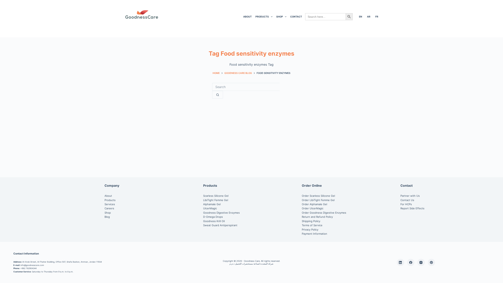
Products (262, 16)
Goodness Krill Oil (214, 221)
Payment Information (314, 233)
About (247, 16)
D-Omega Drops (213, 216)
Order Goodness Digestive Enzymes (324, 212)
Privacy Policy (310, 229)
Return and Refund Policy (317, 216)
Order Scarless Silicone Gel (318, 195)
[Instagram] (421, 262)
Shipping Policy (311, 221)
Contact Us (407, 200)
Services (110, 204)
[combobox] (246, 87)
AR (368, 16)
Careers (109, 208)
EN (360, 16)
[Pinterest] (431, 262)
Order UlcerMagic (312, 208)
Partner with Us (410, 195)
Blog (107, 216)
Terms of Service (312, 225)
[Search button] (217, 95)
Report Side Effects (412, 208)
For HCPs (406, 204)
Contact (296, 16)
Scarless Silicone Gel (216, 195)
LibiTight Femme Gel (215, 200)
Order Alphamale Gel (314, 204)
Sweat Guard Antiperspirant (220, 225)
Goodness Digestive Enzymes (221, 212)
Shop (279, 16)
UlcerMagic (210, 208)
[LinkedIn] (400, 262)
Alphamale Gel (212, 204)
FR (376, 16)
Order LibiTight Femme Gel (318, 200)
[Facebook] (411, 262)
